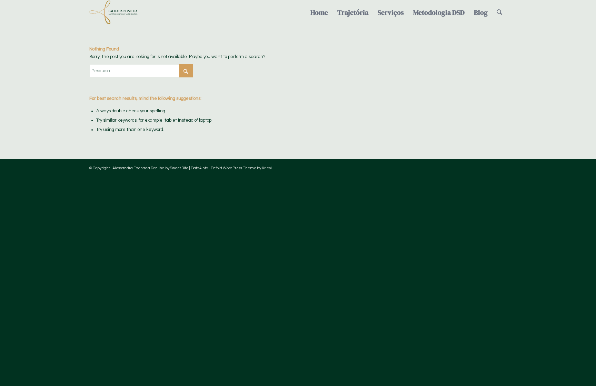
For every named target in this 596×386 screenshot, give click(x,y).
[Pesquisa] (499, 12)
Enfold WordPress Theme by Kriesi (241, 168)
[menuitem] (319, 12)
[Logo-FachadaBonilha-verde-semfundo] (113, 12)
